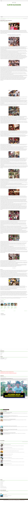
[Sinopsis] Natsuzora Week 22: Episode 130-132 (15, 307)
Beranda (14, 310)
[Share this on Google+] (3, 299)
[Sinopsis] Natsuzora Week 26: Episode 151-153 (2, 307)
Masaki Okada (16, 18)
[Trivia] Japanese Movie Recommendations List (7, 378)
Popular (1, 409)
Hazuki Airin (5, 494)
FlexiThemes (6, 500)
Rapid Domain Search (22, 500)
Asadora (3, 18)
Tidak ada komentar (6, 21)
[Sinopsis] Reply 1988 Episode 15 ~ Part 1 (7, 463)
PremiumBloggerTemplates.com (17, 500)
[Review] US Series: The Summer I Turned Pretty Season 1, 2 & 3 (10, 415)
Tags (4, 409)
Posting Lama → (25, 310)
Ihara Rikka (8, 18)
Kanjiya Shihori (13, 18)
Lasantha (13, 500)
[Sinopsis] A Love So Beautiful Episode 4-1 (7, 447)
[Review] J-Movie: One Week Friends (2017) (7, 457)
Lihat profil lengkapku (5, 496)
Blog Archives (7, 409)
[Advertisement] (14, 11)
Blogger (19, 499)
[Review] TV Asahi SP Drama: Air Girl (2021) (9, 307)
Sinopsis (22, 18)
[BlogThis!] (1, 300)
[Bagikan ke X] (2, 300)
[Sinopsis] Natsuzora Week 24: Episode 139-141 (12, 307)
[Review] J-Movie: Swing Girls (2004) (7, 444)
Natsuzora (20, 18)
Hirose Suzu (5, 18)
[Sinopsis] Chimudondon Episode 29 (7, 460)
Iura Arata (11, 18)
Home (1, 18)
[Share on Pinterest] (4, 299)
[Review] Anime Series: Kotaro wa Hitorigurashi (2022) (9, 432)
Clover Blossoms (13, 499)
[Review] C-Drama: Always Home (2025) (7, 412)
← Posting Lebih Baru (3, 310)
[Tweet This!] (2, 299)
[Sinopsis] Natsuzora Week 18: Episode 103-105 (5, 307)
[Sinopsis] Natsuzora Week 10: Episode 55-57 (6, 20)
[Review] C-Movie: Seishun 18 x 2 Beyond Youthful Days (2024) (10, 429)
